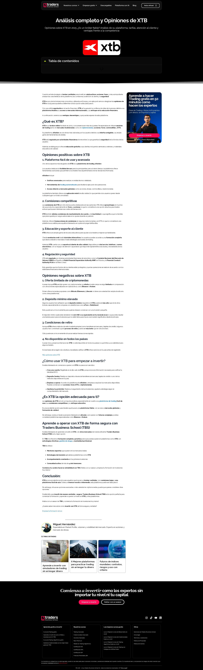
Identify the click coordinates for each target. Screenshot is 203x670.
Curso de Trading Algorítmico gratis (53, 640)
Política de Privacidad (140, 641)
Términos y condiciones (140, 638)
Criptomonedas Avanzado (81, 635)
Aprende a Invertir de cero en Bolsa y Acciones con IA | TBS (53, 636)
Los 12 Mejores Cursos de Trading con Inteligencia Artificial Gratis (114, 648)
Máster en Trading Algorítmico (82, 643)
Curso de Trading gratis (50, 632)
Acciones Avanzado (79, 638)
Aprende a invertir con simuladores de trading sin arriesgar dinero (55, 568)
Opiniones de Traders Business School (145, 632)
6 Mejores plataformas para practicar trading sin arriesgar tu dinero (83, 564)
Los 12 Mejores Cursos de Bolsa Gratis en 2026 (115, 633)
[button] (45, 61)
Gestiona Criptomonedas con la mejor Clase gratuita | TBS (55, 644)
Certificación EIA (78, 646)
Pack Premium (78, 641)
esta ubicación (63, 663)
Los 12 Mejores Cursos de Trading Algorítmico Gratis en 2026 (113, 643)
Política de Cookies (139, 643)
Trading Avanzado (79, 632)
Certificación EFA (78, 649)
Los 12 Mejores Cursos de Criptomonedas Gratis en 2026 (115, 638)
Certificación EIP (78, 652)
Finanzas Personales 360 (81, 655)
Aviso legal (137, 635)
